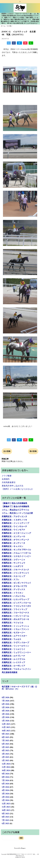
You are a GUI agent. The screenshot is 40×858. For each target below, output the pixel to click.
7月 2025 (5, 740)
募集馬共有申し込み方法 (12, 486)
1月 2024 (5, 800)
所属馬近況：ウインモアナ (13, 530)
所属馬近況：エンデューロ (13, 536)
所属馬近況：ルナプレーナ (13, 656)
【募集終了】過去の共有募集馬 (15, 506)
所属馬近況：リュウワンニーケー (16, 652)
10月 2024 (6, 770)
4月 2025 (5, 750)
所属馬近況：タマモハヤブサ (14, 586)
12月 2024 (6, 764)
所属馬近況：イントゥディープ (15, 523)
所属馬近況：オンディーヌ (13, 543)
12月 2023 (6, 803)
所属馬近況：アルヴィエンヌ (14, 516)
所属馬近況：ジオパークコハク (15, 569)
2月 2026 (5, 717)
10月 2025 (6, 731)
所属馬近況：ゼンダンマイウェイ (16, 583)
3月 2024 (5, 794)
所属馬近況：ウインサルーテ (14, 526)
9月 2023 (5, 813)
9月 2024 (5, 774)
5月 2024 (5, 787)
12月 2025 (6, 724)
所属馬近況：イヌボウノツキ (14, 520)
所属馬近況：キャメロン (12, 546)
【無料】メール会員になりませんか (17, 489)
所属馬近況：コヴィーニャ (13, 560)
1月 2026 (5, 721)
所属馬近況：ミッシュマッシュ (15, 626)
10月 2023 (6, 810)
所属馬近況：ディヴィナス (13, 589)
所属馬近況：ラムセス (11, 639)
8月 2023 (5, 817)
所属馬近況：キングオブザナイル (16, 550)
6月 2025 (5, 744)
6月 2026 (5, 704)
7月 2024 (5, 780)
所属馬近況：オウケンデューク (15, 540)
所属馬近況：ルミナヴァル (13, 659)
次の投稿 (6, 451)
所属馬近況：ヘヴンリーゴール (15, 616)
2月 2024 (5, 797)
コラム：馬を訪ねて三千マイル (15, 510)
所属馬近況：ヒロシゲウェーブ (15, 599)
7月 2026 (5, 701)
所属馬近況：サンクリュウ (13, 563)
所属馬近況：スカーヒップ (13, 576)
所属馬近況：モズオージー (13, 632)
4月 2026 (5, 711)
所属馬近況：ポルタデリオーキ (15, 619)
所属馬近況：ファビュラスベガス (16, 606)
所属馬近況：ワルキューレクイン (16, 669)
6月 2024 (5, 784)
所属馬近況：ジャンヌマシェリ (15, 573)
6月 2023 (5, 823)
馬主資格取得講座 (9, 672)
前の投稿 (33, 451)
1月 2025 (5, 760)
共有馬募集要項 (8, 482)
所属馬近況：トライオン (12, 593)
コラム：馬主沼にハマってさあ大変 (17, 513)
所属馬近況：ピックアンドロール (16, 603)
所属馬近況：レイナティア (13, 662)
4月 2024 (5, 790)
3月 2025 (5, 754)
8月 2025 (5, 737)
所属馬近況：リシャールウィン (15, 646)
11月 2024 (6, 767)
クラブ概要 (7, 476)
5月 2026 (5, 707)
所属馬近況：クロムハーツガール (16, 553)
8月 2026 (5, 697)
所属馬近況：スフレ (10, 579)
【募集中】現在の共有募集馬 (14, 503)
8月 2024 (5, 777)
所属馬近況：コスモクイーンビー (16, 556)
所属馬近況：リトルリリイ (13, 649)
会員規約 (6, 479)
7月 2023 (5, 820)
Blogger (23, 848)
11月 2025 (6, 727)
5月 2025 (5, 747)
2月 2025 (5, 757)
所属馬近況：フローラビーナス (15, 613)
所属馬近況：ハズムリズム (13, 596)
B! (19, 43)
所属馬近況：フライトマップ (14, 609)
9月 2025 (5, 734)
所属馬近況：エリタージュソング (16, 533)
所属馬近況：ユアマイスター (14, 636)
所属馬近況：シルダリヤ (12, 566)
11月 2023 (6, 807)
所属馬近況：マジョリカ (12, 623)
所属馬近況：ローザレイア (13, 666)
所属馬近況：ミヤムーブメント (15, 629)
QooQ (23, 857)
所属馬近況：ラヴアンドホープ (15, 642)
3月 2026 (5, 714)
